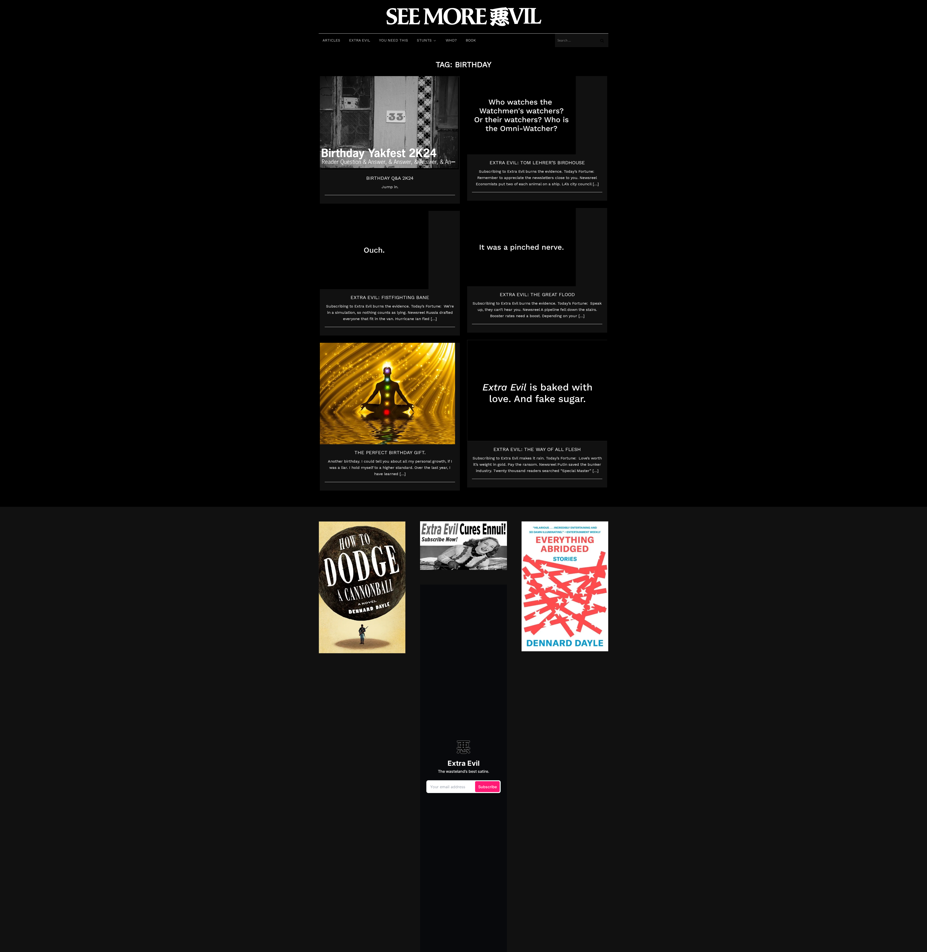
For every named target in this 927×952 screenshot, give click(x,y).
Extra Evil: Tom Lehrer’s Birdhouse (537, 162)
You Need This (393, 40)
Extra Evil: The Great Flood (537, 294)
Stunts (424, 40)
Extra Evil (359, 40)
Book (471, 40)
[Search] (602, 40)
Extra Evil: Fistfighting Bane (390, 297)
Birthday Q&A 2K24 (390, 178)
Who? (451, 40)
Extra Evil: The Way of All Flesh (537, 449)
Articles (331, 40)
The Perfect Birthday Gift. (390, 452)
